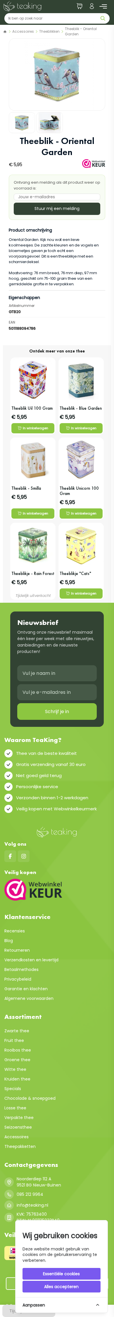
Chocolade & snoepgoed (30, 1098)
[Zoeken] (104, 18)
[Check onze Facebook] (10, 856)
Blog (8, 941)
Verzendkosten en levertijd (31, 960)
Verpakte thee (19, 1117)
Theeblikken (49, 31)
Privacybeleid (17, 979)
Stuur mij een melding (57, 208)
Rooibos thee (17, 1050)
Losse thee (15, 1108)
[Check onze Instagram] (24, 856)
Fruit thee (14, 1040)
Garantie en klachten (26, 989)
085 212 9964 (30, 1194)
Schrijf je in (57, 711)
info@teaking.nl (32, 1205)
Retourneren (17, 950)
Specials (12, 1089)
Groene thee (17, 1060)
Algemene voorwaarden (28, 998)
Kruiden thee (17, 1079)
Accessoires (23, 31)
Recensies (14, 931)
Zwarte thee (16, 1031)
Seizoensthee (18, 1127)
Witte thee (15, 1069)
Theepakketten (20, 1146)
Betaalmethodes (21, 969)
